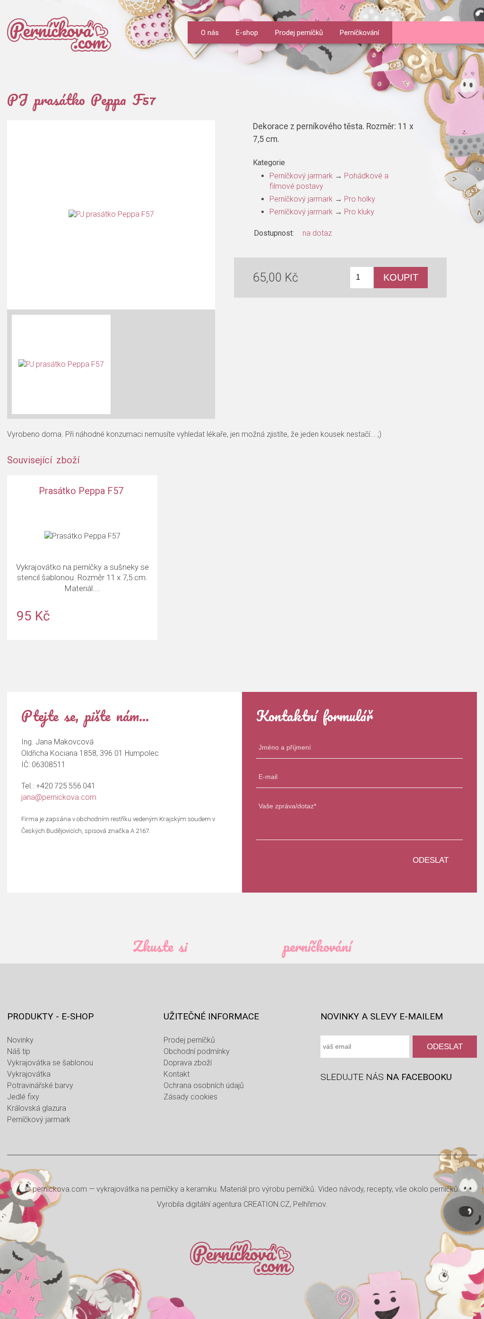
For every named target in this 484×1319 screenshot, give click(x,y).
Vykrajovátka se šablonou (50, 1062)
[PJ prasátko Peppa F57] (111, 215)
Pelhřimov (309, 1204)
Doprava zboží (188, 1062)
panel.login (409, 33)
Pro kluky (359, 211)
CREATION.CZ (266, 1204)
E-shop (247, 32)
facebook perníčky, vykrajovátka (328, 1099)
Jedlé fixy (23, 1096)
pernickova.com (60, 1189)
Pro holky (359, 199)
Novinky (20, 1040)
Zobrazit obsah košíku (468, 33)
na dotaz (317, 233)
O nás (210, 32)
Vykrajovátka (29, 1074)
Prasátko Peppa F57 (82, 557)
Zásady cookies (190, 1096)
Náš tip (18, 1051)
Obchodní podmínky (197, 1051)
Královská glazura (36, 1108)
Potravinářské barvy (40, 1085)
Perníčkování (359, 32)
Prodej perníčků (299, 32)
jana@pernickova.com (58, 797)
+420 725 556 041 (65, 785)
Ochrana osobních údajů (204, 1085)
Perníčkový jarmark (301, 175)
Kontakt (177, 1074)
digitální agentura (214, 1204)
